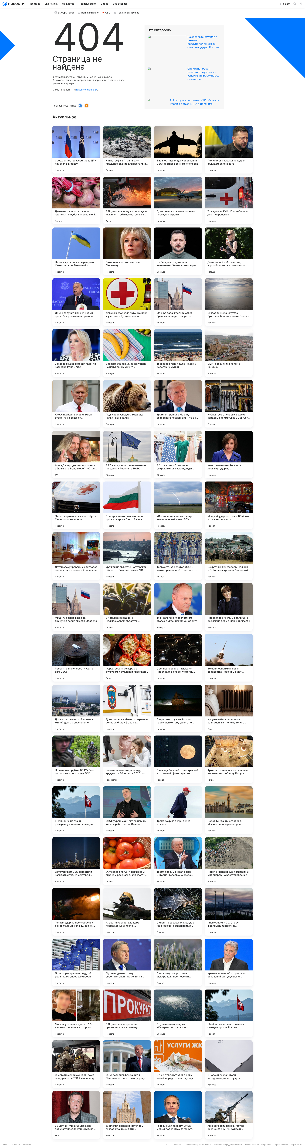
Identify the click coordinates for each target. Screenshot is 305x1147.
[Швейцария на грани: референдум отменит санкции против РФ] (76, 810)
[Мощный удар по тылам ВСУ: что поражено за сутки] (229, 505)
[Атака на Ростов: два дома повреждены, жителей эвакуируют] (127, 912)
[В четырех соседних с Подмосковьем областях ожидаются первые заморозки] (127, 607)
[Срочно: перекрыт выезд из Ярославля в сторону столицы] (178, 658)
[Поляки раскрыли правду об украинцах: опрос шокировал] (76, 962)
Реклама (27, 1145)
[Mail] (5, 4)
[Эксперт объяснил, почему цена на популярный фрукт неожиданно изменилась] (127, 353)
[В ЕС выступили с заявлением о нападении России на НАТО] (127, 454)
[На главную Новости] (15, 4)
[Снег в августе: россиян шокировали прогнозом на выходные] (178, 962)
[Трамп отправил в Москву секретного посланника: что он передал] (178, 404)
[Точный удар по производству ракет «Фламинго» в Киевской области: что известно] (76, 912)
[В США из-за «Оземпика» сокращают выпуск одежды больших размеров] (178, 454)
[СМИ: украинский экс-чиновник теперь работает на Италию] (127, 810)
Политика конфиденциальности (228, 1145)
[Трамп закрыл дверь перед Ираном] (178, 810)
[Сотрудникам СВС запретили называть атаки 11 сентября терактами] (76, 861)
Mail (5, 1145)
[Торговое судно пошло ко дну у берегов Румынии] (178, 353)
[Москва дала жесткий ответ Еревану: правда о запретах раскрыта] (178, 302)
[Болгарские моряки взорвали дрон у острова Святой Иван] (127, 505)
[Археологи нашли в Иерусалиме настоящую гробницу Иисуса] (229, 759)
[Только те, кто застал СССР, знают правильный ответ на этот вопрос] (178, 556)
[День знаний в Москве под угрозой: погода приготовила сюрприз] (229, 251)
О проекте (176, 1145)
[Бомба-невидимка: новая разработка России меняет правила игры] (229, 658)
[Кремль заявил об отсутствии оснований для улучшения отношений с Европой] (229, 962)
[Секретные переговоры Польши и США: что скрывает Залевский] (229, 556)
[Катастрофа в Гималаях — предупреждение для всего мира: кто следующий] (127, 150)
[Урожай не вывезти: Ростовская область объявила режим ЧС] (127, 556)
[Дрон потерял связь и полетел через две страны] (178, 200)
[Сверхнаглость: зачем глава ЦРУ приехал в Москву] (76, 150)
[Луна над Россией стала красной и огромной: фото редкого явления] (178, 759)
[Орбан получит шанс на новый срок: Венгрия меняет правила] (76, 302)
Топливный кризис (128, 12)
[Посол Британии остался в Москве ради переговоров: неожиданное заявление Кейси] (229, 810)
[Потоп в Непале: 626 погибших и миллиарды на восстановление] (229, 861)
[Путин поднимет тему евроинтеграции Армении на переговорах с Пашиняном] (127, 962)
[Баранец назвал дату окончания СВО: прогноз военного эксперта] (178, 150)
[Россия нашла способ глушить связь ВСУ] (76, 658)
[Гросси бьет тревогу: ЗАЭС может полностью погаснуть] (178, 1115)
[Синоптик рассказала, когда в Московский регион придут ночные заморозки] (178, 912)
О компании (15, 1145)
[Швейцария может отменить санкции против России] (229, 1013)
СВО (108, 12)
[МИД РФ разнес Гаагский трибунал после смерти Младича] (76, 607)
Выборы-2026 (66, 12)
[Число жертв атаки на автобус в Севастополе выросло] (76, 505)
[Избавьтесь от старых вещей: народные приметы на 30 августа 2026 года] (229, 404)
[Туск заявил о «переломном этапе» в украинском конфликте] (178, 607)
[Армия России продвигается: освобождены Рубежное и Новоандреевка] (229, 1115)
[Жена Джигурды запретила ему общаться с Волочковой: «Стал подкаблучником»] (76, 454)
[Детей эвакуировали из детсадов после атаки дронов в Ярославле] (76, 556)
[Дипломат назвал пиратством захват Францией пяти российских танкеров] (127, 1115)
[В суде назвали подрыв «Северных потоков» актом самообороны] (178, 1013)
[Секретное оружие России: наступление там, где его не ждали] (178, 708)
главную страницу (86, 89)
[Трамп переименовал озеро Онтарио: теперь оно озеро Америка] (178, 861)
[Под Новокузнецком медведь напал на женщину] (127, 404)
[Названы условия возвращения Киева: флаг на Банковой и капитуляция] (76, 251)
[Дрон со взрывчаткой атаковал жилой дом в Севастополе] (76, 708)
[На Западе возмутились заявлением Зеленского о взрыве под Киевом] (178, 251)
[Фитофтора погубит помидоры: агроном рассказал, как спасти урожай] (127, 861)
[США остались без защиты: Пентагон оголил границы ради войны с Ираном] (127, 1064)
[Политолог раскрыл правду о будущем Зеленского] (229, 150)
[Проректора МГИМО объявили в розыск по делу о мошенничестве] (229, 607)
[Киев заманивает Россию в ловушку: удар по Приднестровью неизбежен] (229, 454)
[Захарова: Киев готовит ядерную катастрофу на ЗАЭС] (76, 353)
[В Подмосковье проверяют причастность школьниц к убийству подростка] (127, 1013)
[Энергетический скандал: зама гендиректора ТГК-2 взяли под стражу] (76, 1064)
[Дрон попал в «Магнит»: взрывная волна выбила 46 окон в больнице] (127, 708)
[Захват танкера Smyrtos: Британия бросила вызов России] (229, 302)
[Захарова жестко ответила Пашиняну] (127, 251)
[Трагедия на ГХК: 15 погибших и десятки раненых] (229, 200)
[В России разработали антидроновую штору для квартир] (229, 1064)
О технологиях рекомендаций (197, 1145)
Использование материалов (258, 1145)
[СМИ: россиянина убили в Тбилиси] (229, 353)
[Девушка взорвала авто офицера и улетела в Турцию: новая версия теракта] (127, 302)
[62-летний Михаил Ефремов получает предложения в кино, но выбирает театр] (76, 1115)
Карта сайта (296, 1145)
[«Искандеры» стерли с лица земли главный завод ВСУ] (178, 505)
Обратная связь (281, 1145)
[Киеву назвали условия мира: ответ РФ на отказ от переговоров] (76, 404)
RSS (167, 1145)
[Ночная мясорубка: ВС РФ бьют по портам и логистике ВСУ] (76, 759)
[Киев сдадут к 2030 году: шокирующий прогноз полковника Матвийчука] (229, 912)
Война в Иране (90, 12)
